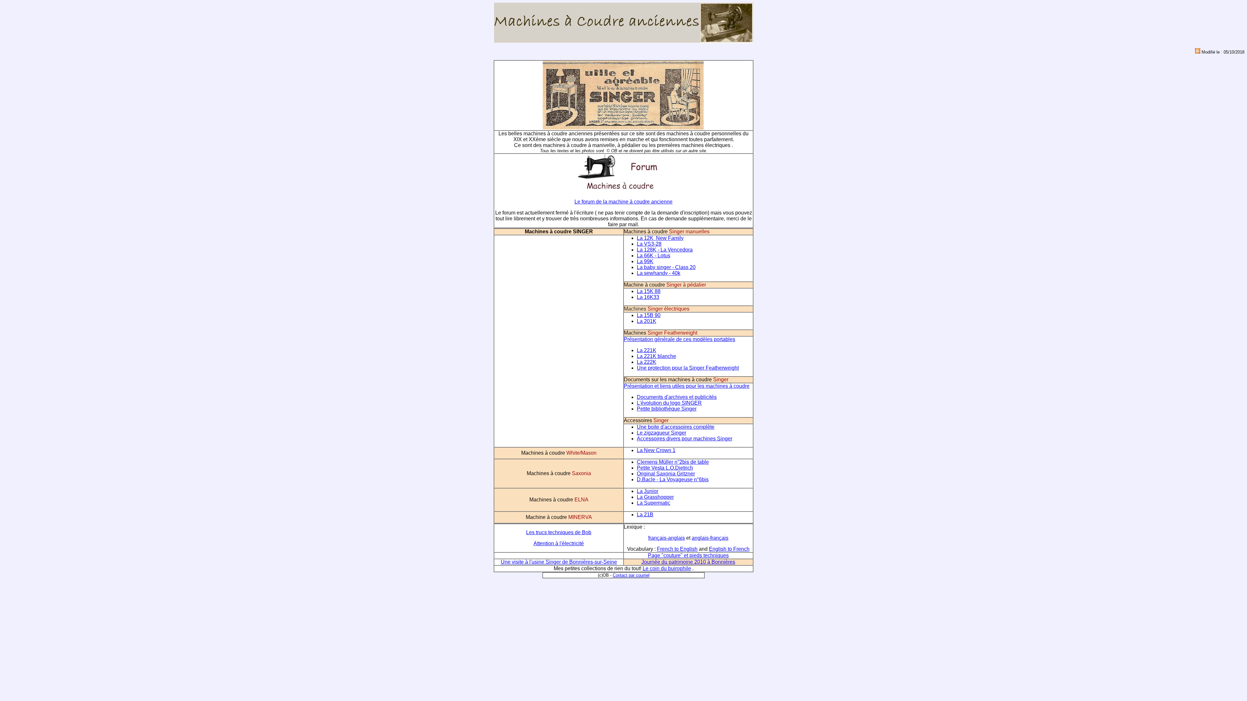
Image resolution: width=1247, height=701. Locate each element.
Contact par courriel (631, 575)
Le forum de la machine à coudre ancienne (623, 201)
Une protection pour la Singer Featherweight (688, 368)
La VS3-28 (649, 244)
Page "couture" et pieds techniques (688, 555)
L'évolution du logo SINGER (669, 403)
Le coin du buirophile (667, 568)
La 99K (645, 261)
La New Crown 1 (656, 450)
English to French (729, 549)
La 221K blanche (656, 356)
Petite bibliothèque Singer (667, 409)
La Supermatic (653, 503)
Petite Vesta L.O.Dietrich (665, 468)
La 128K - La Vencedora (665, 249)
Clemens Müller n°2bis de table (673, 462)
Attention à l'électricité (559, 543)
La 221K (646, 350)
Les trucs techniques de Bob (558, 532)
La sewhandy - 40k (658, 273)
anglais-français (710, 538)
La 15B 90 (649, 315)
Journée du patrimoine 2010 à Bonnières (688, 562)
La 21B (645, 514)
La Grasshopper (655, 497)
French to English (677, 549)
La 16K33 (648, 297)
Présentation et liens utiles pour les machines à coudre (686, 386)
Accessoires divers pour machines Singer (684, 438)
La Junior (647, 491)
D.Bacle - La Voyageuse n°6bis (673, 479)
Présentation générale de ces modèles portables (679, 339)
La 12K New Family (660, 238)
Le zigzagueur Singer (661, 433)
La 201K (646, 321)
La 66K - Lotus (653, 255)
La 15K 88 (649, 291)
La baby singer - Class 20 (666, 267)
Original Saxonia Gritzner (666, 473)
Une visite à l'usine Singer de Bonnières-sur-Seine (559, 562)
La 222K (646, 362)
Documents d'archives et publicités (677, 397)
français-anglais (666, 538)
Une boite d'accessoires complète (675, 427)
